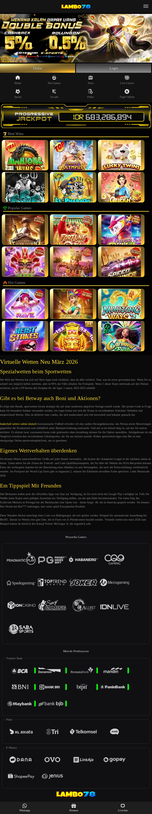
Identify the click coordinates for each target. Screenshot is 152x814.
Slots (90, 83)
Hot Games (54, 83)
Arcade (54, 97)
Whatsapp (24, 810)
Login (113, 68)
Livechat (123, 810)
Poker (90, 97)
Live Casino (127, 83)
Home (17, 83)
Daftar (37, 68)
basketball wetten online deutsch (18, 423)
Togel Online (127, 97)
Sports (18, 97)
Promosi (73, 810)
